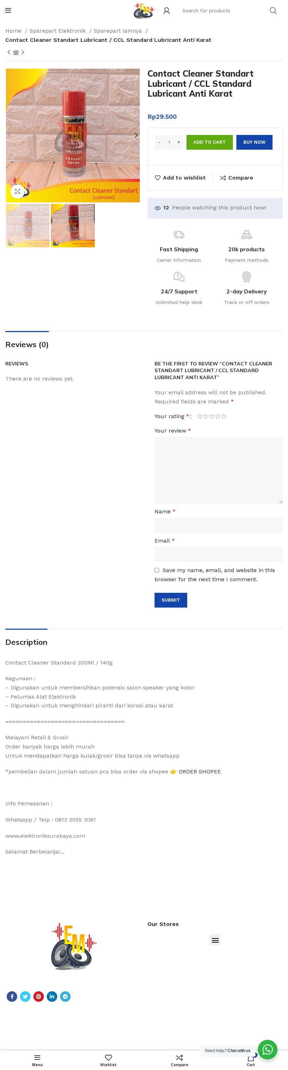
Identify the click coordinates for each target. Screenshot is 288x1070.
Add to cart (210, 142)
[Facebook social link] (12, 996)
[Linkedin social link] (52, 996)
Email (165, 540)
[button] (215, 940)
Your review (173, 430)
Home (14, 30)
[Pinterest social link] (38, 996)
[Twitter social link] (25, 996)
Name (165, 511)
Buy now (254, 142)
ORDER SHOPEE (200, 771)
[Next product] (22, 52)
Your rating (172, 416)
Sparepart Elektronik (58, 30)
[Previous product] (8, 52)
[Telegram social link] (65, 996)
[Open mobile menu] (8, 11)
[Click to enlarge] (18, 191)
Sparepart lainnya (119, 30)
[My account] (167, 11)
